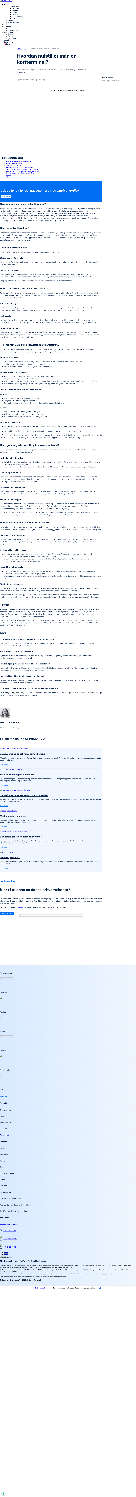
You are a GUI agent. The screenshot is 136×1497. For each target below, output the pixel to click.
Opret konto (8, 42)
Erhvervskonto (13, 6)
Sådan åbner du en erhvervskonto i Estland (22, 754)
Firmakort (11, 20)
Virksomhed (8, 32)
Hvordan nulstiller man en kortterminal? (18, 162)
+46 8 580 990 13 (10, 1239)
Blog (9, 28)
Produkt (7, 4)
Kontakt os (12, 38)
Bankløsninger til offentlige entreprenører (22, 836)
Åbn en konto (5, 1135)
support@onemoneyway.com (11, 1224)
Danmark (15, 8)
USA (13, 18)
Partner (11, 36)
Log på (6, 40)
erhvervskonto (21, 907)
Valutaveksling (13, 22)
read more (4, 764)
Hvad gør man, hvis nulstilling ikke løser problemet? (22, 171)
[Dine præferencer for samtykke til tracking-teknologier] (3, 1493)
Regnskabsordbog (15, 30)
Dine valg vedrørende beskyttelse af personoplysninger (74, 1288)
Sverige (15, 10)
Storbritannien (17, 16)
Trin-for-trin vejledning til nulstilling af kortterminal (22, 169)
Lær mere (6, 196)
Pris (5, 24)
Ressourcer (8, 26)
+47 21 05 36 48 (9, 1247)
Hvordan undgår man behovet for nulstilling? (20, 173)
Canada (15, 14)
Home (19, 49)
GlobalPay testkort (10, 857)
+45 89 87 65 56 (9, 1231)
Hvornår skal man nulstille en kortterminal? (19, 167)
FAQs (7, 177)
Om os (10, 34)
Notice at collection (42, 1288)
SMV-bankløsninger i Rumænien (17, 774)
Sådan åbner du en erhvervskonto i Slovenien (24, 795)
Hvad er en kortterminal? (14, 163)
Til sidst (8, 175)
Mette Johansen (108, 77)
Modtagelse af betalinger (13, 816)
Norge (14, 12)
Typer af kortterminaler (13, 165)
